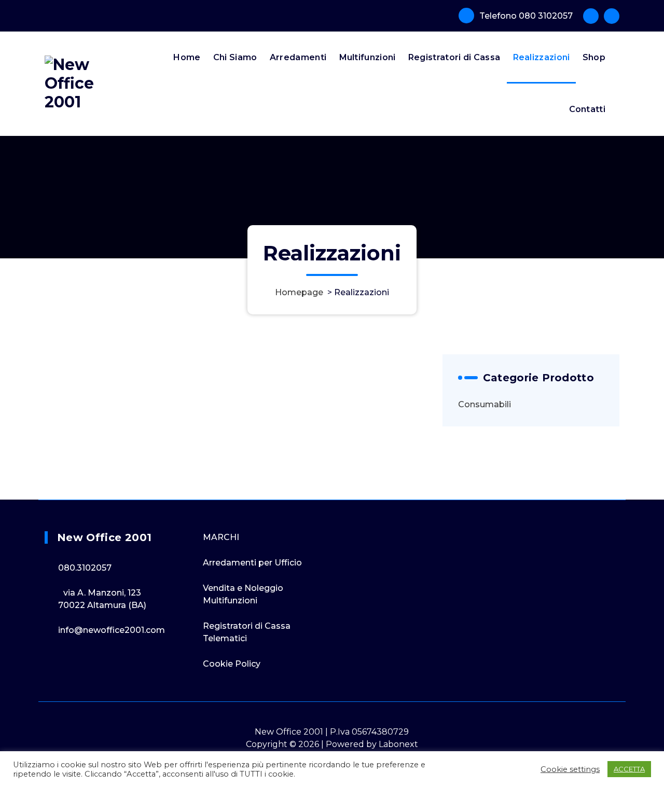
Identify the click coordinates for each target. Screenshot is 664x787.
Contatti (587, 109)
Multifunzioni (367, 57)
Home (186, 57)
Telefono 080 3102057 (526, 16)
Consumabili (484, 404)
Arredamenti (298, 57)
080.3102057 (85, 568)
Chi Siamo (235, 57)
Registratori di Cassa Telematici (246, 632)
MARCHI (221, 537)
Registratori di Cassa (454, 57)
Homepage (299, 292)
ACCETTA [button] (629, 769)
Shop (594, 57)
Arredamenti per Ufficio (252, 563)
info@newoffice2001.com (111, 630)
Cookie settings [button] (570, 769)
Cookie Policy (231, 664)
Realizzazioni (541, 57)
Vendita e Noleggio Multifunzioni (243, 594)
